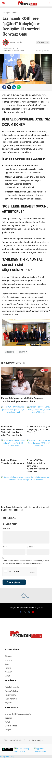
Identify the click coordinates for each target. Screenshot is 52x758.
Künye (7, 722)
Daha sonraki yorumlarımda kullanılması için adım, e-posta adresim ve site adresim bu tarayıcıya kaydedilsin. (26, 562)
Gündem (8, 656)
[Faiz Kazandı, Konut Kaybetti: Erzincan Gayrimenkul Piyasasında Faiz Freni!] (26, 490)
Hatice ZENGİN (16, 42)
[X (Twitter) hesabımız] (24, 611)
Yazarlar (8, 718)
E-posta (31, 547)
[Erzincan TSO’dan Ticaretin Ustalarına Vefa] (13, 448)
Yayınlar (8, 703)
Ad (5, 547)
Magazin (8, 672)
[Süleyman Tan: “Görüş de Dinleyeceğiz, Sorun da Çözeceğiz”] (39, 414)
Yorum (6, 529)
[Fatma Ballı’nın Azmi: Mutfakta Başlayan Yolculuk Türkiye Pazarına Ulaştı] (26, 381)
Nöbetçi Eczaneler (12, 687)
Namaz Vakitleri (11, 691)
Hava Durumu (10, 695)
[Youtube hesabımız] (33, 611)
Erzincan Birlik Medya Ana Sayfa (18, 714)
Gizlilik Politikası (11, 726)
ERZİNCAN (10, 352)
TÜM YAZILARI (42, 42)
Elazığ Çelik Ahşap (7, 757)
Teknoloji (46, 51)
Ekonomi (38, 51)
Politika (8, 668)
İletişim (8, 730)
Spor (7, 664)
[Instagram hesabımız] (29, 611)
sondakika (23, 352)
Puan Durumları (11, 699)
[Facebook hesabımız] (20, 611)
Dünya (7, 676)
